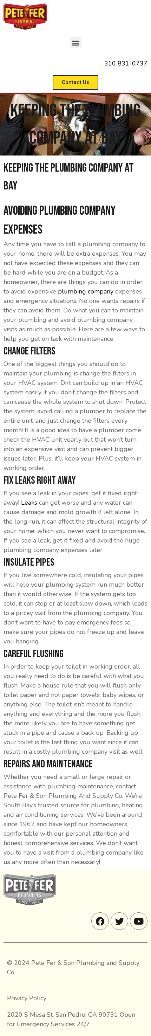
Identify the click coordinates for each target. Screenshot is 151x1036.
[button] (75, 42)
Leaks (29, 502)
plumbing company (85, 291)
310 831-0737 (125, 63)
